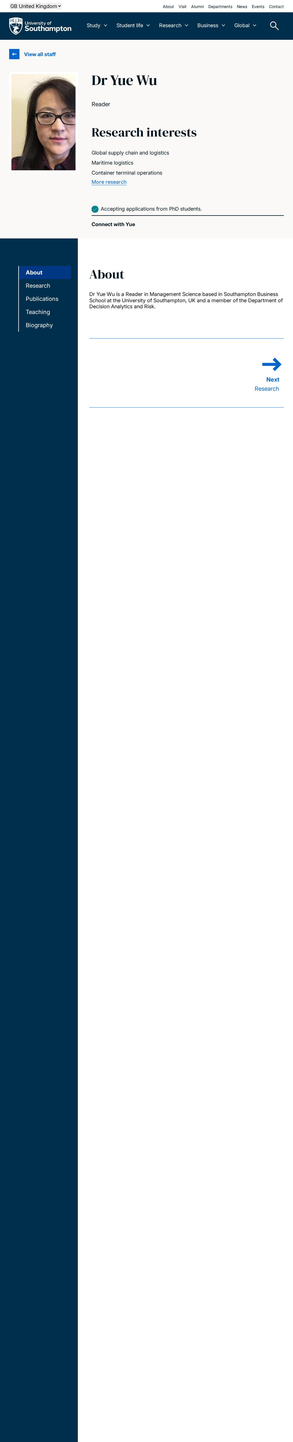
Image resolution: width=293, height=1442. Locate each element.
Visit (183, 6)
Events (258, 6)
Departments (220, 6)
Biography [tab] (39, 325)
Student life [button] (129, 25)
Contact (276, 6)
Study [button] (93, 25)
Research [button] (170, 25)
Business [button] (207, 25)
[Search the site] (272, 26)
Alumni (197, 6)
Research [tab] (38, 285)
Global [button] (242, 25)
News (242, 6)
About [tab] (34, 272)
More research (109, 182)
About (168, 6)
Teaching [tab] (38, 312)
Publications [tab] (42, 298)
